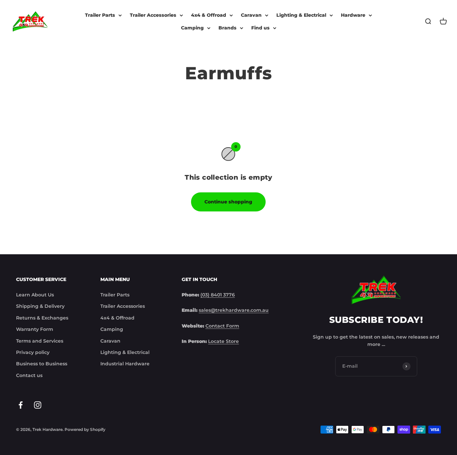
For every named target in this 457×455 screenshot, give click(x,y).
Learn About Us (35, 295)
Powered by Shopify (85, 429)
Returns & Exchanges (42, 318)
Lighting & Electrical (301, 15)
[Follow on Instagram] (37, 405)
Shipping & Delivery (40, 306)
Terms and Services (39, 341)
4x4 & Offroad (208, 15)
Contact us (29, 375)
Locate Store (223, 341)
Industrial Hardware (125, 364)
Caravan (251, 15)
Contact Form (222, 326)
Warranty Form (34, 329)
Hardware (353, 15)
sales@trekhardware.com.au (234, 310)
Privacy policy (33, 352)
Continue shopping (228, 202)
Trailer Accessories (153, 15)
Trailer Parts (100, 15)
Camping (192, 28)
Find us (260, 28)
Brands (227, 28)
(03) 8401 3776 (217, 295)
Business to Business (41, 364)
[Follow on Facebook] (20, 405)
